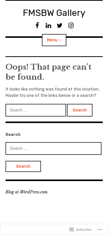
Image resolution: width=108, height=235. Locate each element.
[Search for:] (36, 109)
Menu (52, 40)
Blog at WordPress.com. (27, 191)
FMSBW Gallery (54, 12)
